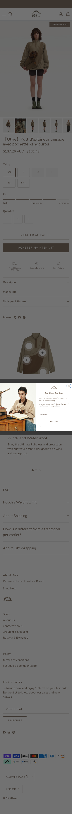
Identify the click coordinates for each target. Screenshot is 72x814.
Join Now (54, 421)
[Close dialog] (69, 386)
